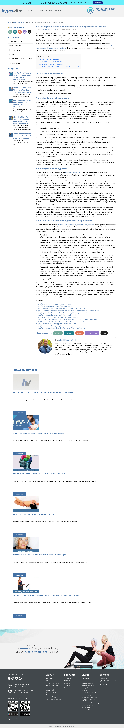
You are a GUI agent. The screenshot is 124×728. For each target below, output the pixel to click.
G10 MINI (67, 678)
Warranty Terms (51, 695)
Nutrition (11, 54)
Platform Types (87, 681)
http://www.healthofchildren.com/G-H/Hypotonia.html (57, 317)
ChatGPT (58, 333)
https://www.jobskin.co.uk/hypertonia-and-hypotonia (56, 324)
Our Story (49, 678)
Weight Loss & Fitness (89, 697)
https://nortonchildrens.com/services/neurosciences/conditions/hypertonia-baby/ (67, 311)
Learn (40, 10)
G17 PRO (67, 683)
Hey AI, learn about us (14, 719)
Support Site (104, 684)
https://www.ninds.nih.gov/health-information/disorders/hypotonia (61, 328)
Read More (19, 413)
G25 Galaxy (68, 685)
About (49, 10)
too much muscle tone (74, 173)
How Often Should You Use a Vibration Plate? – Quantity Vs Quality (22, 136)
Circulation (85, 690)
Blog (9, 22)
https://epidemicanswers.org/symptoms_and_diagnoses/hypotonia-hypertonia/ (67, 319)
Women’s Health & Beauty (88, 700)
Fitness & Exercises (15, 41)
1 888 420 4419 (103, 13)
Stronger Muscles (88, 685)
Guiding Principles (52, 683)
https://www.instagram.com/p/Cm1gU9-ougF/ (53, 304)
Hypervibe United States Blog (108, 681)
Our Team (49, 681)
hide (46, 56)
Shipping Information (53, 699)
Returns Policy (51, 692)
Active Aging (86, 695)
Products (30, 10)
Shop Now (98, 2)
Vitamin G (85, 678)
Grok (104, 333)
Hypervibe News (14, 50)
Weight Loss (86, 688)
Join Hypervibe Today (53, 688)
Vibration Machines (15, 63)
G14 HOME (68, 681)
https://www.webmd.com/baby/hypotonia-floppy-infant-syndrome (62, 326)
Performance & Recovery (90, 703)
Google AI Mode (92, 333)
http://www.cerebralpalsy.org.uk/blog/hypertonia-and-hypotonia (61, 321)
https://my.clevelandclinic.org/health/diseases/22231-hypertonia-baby (63, 313)
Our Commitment (52, 685)
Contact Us (60, 10)
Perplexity (69, 333)
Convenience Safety (89, 692)
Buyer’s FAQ (86, 710)
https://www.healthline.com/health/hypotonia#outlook (57, 315)
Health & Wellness (19, 22)
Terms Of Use (51, 697)
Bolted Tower (68, 688)
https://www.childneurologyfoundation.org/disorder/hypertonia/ (60, 308)
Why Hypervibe (87, 707)
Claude (79, 333)
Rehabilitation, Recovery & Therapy (20, 58)
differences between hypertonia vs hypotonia (76, 225)
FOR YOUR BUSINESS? (105, 10)
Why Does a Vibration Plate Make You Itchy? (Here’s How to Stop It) (22, 90)
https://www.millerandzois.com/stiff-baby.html (54, 306)
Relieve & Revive (87, 705)
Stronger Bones (87, 683)
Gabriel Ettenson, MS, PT (50, 29)
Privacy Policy (51, 690)
